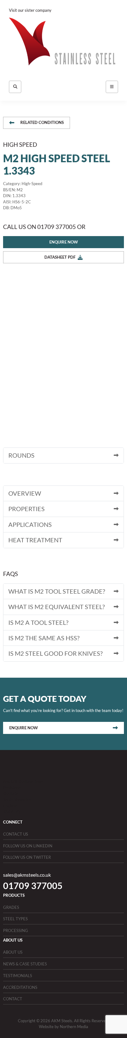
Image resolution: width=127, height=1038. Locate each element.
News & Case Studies (25, 963)
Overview (24, 493)
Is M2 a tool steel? (38, 622)
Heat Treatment (35, 540)
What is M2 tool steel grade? (56, 591)
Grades (11, 907)
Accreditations (20, 987)
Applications (30, 524)
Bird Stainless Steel (69, 10)
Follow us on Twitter (27, 857)
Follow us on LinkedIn (27, 845)
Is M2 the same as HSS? (44, 638)
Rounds (21, 455)
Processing (15, 930)
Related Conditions (42, 122)
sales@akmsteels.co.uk (27, 875)
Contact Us (15, 834)
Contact (12, 998)
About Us (13, 952)
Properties (26, 508)
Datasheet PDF (60, 257)
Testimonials (17, 975)
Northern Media (74, 1026)
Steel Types (15, 918)
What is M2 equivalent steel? (56, 606)
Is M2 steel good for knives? (55, 653)
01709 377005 (33, 885)
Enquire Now (63, 241)
